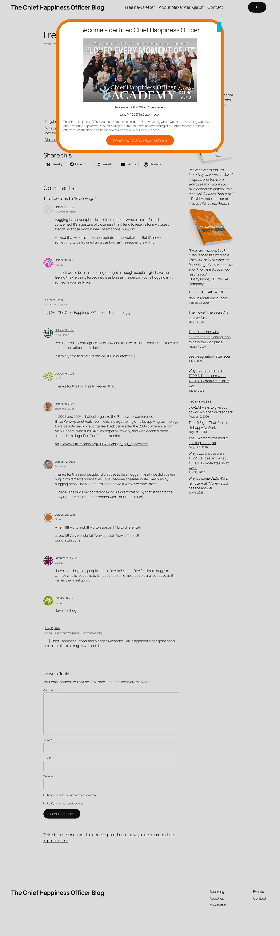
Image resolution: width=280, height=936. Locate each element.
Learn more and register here (140, 140)
